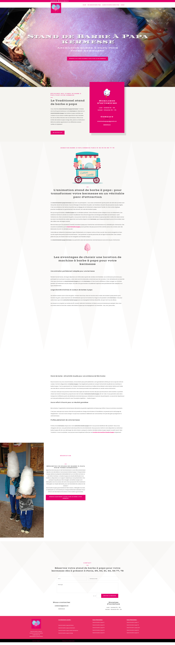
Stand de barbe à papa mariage (65, 633)
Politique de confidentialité (68, 641)
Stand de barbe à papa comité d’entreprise (68, 630)
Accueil (84, 4)
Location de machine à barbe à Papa (110, 4)
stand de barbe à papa (73, 227)
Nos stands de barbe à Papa (94, 4)
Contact (122, 4)
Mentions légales (36, 641)
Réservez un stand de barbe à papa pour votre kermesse (87, 58)
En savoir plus (57, 132)
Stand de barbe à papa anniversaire (66, 628)
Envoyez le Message (109, 595)
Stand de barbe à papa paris (133, 627)
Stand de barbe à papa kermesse (66, 625)
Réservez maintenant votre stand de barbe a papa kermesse (65, 497)
